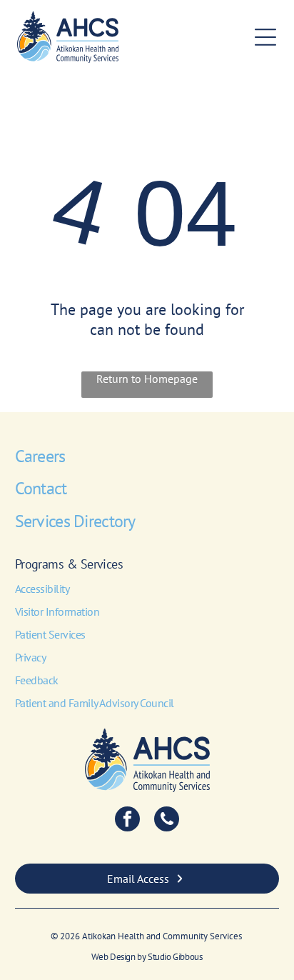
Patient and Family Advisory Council (94, 703)
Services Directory (75, 521)
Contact (41, 488)
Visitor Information (57, 611)
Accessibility (42, 588)
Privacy (30, 657)
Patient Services (50, 634)
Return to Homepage (147, 378)
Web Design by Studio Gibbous (146, 957)
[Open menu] (265, 37)
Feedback (37, 680)
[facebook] (127, 820)
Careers (40, 456)
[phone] (166, 820)
